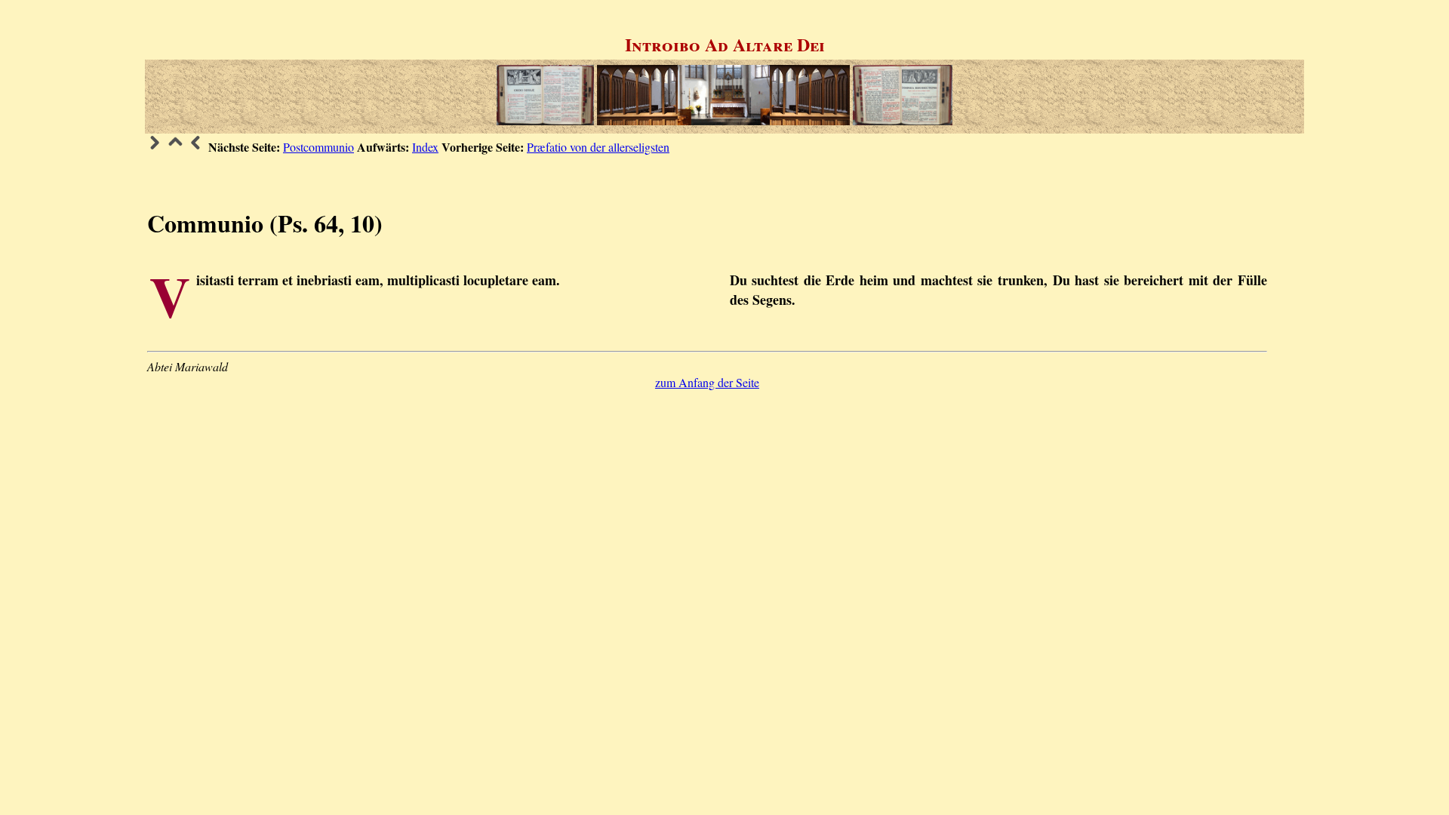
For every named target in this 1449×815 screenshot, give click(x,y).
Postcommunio (318, 147)
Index (425, 147)
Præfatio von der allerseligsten (598, 147)
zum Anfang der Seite (707, 382)
